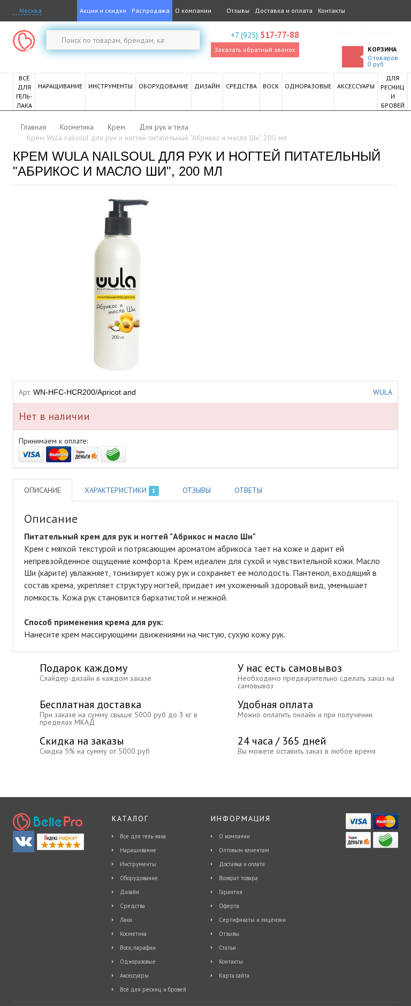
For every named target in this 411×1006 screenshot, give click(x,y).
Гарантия (230, 892)
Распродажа (151, 10)
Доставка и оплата (284, 10)
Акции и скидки (103, 10)
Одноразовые (138, 961)
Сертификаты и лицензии (252, 920)
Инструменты (138, 864)
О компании (193, 10)
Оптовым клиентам (244, 850)
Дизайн (129, 892)
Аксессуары (134, 975)
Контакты (331, 10)
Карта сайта (234, 975)
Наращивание (138, 850)
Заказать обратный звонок (254, 50)
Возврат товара (238, 878)
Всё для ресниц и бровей (153, 989)
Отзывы (237, 10)
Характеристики (120, 490)
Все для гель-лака (143, 836)
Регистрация (376, 32)
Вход (344, 32)
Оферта (229, 906)
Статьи (227, 947)
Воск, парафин (138, 947)
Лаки (126, 920)
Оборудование (139, 878)
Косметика (133, 933)
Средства (132, 906)
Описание (42, 490)
